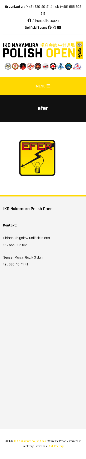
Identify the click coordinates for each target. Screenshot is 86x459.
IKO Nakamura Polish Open (30, 441)
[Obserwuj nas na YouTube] (59, 27)
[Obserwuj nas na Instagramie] (54, 27)
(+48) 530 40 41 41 (39, 6)
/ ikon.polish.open (45, 20)
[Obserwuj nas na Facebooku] (50, 27)
